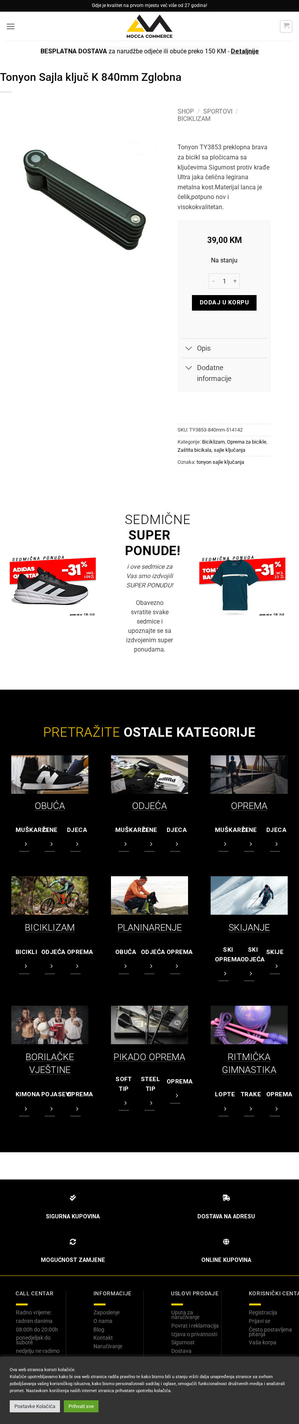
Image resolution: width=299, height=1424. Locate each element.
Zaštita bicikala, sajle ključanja (211, 450)
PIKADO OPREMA (149, 1057)
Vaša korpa (262, 1342)
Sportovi (217, 111)
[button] (10, 26)
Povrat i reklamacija (195, 1326)
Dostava (181, 1351)
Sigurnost (183, 1342)
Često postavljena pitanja (270, 1331)
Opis (204, 348)
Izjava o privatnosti (194, 1334)
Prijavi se (259, 1321)
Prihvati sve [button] (81, 1406)
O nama (103, 1321)
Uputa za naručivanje (185, 1314)
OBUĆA (50, 805)
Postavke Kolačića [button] (34, 1406)
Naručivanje (107, 1346)
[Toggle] (189, 349)
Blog (98, 1329)
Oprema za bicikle (246, 442)
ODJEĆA (149, 805)
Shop (186, 111)
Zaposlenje (106, 1312)
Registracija (263, 1312)
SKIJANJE (249, 927)
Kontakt (103, 1338)
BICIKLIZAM (50, 927)
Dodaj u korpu (224, 302)
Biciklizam (194, 118)
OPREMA (249, 805)
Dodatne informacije (214, 373)
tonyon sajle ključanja (220, 462)
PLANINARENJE (150, 927)
